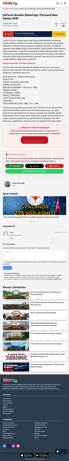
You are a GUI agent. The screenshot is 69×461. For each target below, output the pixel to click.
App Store (36, 166)
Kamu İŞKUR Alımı (9, 433)
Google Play (16, 166)
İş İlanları (37, 429)
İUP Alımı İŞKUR (39, 431)
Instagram (56, 166)
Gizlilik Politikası (8, 409)
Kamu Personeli (8, 423)
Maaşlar (37, 433)
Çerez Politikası (8, 411)
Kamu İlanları (7, 401)
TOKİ (36, 438)
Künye (5, 407)
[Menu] (65, 3)
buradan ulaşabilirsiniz (54, 279)
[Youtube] (18, 446)
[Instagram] (13, 445)
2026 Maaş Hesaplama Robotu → (34, 141)
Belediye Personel (40, 423)
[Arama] (61, 3)
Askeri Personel (40, 425)
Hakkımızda (7, 413)
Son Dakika (7, 398)
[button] (64, 205)
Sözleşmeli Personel (10, 425)
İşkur (4, 431)
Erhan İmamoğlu (18, 183)
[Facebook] (4, 445)
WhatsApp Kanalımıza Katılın (36, 171)
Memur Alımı (7, 436)
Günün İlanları (7, 403)
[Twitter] (8, 445)
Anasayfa (5, 9)
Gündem (6, 429)
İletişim (5, 405)
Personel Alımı (14, 9)
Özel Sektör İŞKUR (40, 436)
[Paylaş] (56, 25)
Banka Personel (8, 427)
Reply (11, 238)
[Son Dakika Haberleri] (57, 3)
